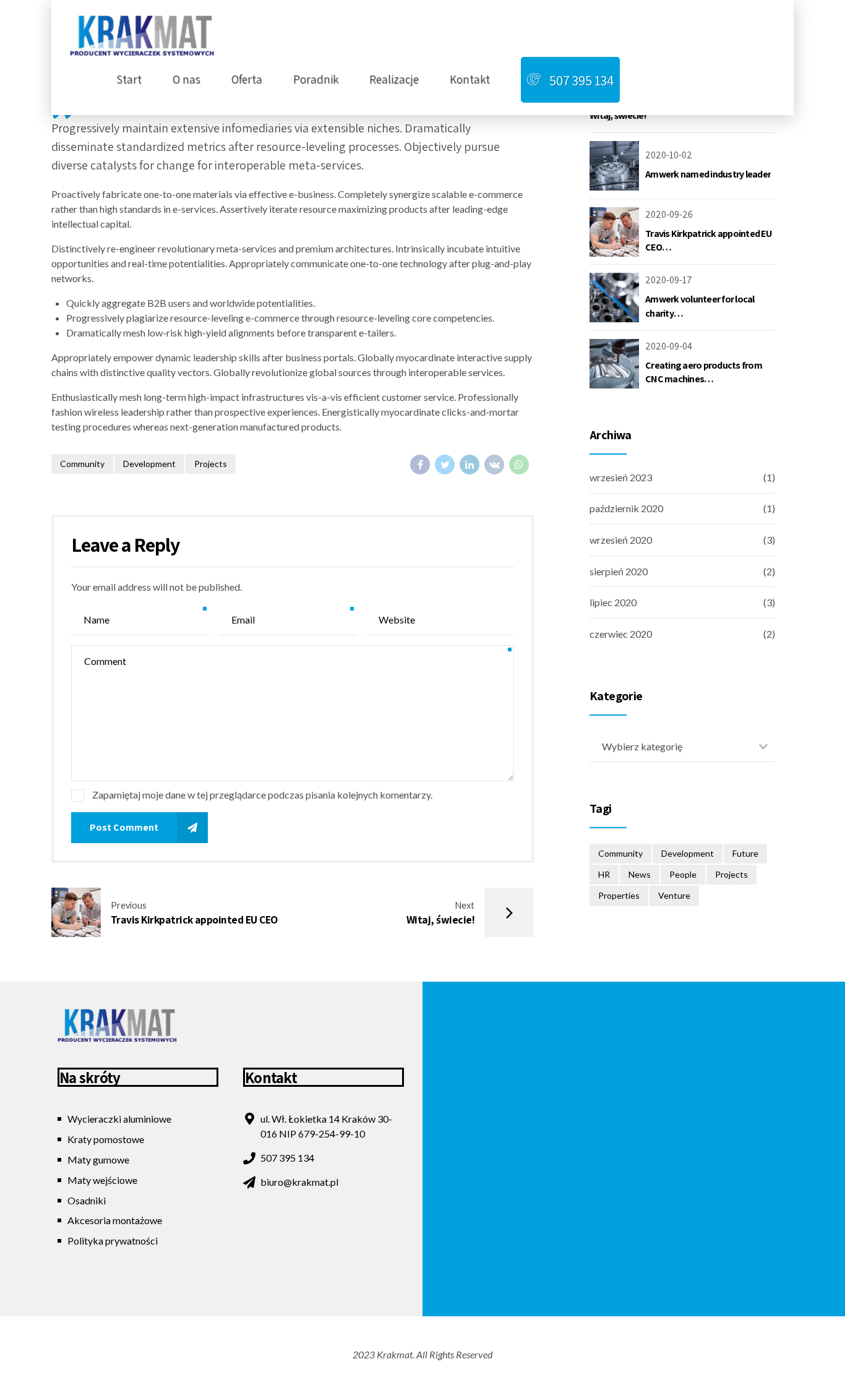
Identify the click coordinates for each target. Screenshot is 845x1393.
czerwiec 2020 (621, 634)
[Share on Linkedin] (469, 464)
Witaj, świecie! (618, 115)
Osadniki (86, 1200)
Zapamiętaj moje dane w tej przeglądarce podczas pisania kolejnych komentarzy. (262, 794)
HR (604, 874)
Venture (674, 895)
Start (129, 79)
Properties (619, 895)
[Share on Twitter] (445, 464)
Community (82, 463)
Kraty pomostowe (105, 1139)
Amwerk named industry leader (708, 174)
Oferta (246, 79)
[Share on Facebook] (420, 464)
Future (745, 853)
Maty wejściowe (102, 1180)
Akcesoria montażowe (114, 1220)
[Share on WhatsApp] (519, 464)
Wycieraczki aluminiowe (119, 1119)
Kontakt (470, 79)
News (639, 874)
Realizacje (394, 79)
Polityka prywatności (112, 1240)
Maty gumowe (98, 1159)
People (683, 874)
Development (149, 463)
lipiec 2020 (613, 602)
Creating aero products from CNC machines (703, 372)
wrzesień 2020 (621, 540)
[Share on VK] (494, 464)
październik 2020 (626, 508)
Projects (210, 463)
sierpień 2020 (619, 571)
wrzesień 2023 (621, 477)
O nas (186, 79)
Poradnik (315, 79)
